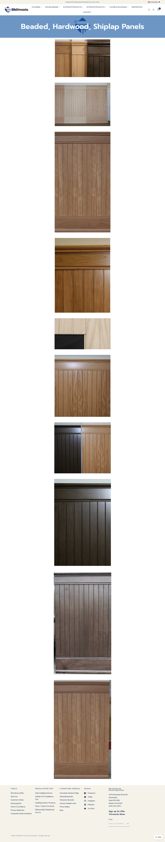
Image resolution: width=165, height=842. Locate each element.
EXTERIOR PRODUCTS (72, 7)
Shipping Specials (66, 796)
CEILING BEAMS (51, 7)
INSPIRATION (137, 7)
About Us (14, 796)
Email (110, 819)
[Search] (149, 9)
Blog (61, 810)
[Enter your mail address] (127, 824)
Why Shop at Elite (17, 793)
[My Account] (153, 9)
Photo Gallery (65, 807)
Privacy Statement (17, 810)
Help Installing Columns (43, 793)
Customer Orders (17, 800)
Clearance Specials (67, 800)
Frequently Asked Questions (21, 813)
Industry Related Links (68, 803)
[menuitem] (36, 7)
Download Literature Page (69, 793)
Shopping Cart (16, 803)
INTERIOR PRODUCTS (95, 7)
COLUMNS (36, 7)
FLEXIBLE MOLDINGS (118, 7)
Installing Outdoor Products (45, 803)
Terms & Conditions (18, 807)
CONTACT (87, 12)
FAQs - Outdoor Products (44, 806)
